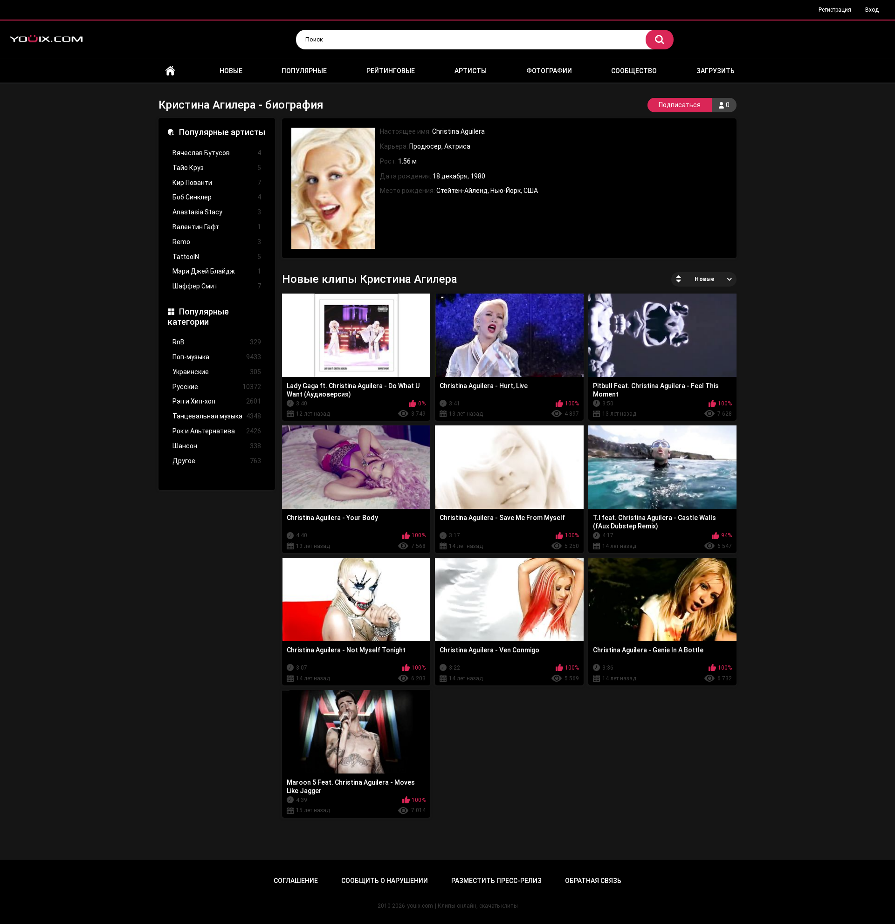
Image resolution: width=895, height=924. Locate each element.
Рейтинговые (390, 71)
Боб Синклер (216, 197)
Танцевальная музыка (216, 416)
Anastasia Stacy (216, 212)
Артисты (470, 71)
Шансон (216, 446)
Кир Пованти (216, 182)
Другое (216, 461)
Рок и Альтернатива (216, 431)
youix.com (420, 906)
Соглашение (296, 880)
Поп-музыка (216, 357)
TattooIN (216, 256)
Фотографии (549, 71)
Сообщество (634, 71)
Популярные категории (198, 317)
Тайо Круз (216, 167)
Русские (216, 386)
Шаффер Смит (216, 286)
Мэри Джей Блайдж (216, 271)
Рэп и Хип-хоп (216, 401)
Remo (216, 242)
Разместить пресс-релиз (496, 880)
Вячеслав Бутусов (216, 153)
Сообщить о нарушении (384, 880)
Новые (231, 71)
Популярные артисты (222, 132)
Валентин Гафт (216, 227)
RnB (216, 342)
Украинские (216, 372)
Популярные (304, 71)
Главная (170, 71)
